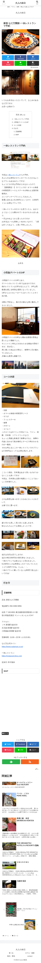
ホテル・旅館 (29, 953)
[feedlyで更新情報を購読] (11, 761)
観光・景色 (11, 956)
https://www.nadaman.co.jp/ (12, 647)
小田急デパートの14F (21, 122)
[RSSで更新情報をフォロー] (30, 761)
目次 (17, 115)
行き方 (16, 128)
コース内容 (17, 125)
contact (29, 956)
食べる (6, 733)
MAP (17, 135)
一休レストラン (13, 175)
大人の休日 (20, 3)
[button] (37, 486)
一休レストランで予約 (21, 119)
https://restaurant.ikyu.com (12, 656)
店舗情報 (19, 131)
